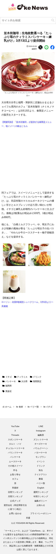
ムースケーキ (15, 461)
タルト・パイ (15, 444)
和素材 (15, 488)
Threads (15, 435)
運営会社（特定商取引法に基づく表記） (15, 507)
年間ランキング (40, 496)
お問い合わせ (15, 513)
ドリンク (37, 377)
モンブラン (41, 457)
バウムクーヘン (40, 448)
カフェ (15, 479)
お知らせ (41, 505)
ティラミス (22, 377)
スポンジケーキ (15, 439)
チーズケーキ (40, 444)
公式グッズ (15, 501)
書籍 (41, 479)
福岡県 (8, 386)
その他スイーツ (15, 466)
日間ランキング (15, 492)
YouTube (15, 426)
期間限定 (37, 381)
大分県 (24, 381)
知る (41, 470)
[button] (53, 20)
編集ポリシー (40, 501)
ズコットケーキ (40, 439)
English (40, 488)
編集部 (41, 435)
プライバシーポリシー (40, 513)
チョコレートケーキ (15, 448)
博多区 (8, 391)
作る (15, 470)
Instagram (41, 430)
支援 (28, 518)
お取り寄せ (15, 474)
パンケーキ (10, 381)
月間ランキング (15, 496)
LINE (41, 426)
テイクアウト (40, 474)
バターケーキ (40, 452)
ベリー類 (41, 483)
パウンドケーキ (15, 452)
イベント (41, 461)
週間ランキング (40, 492)
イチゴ (8, 377)
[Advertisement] (28, 159)
